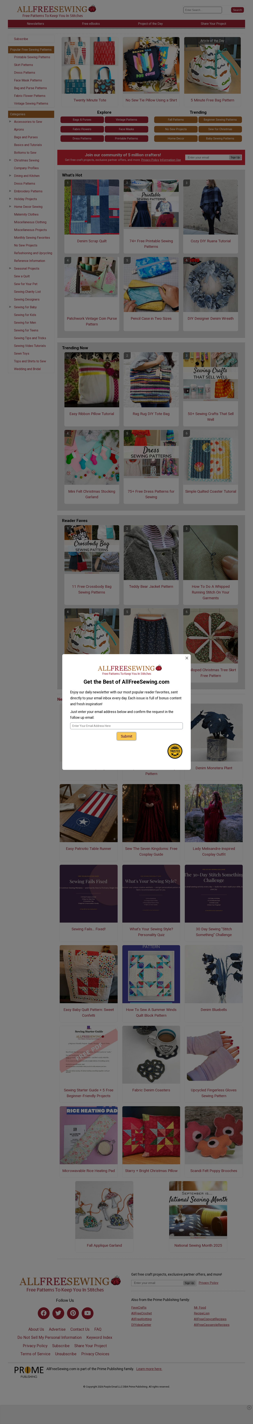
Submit (126, 736)
